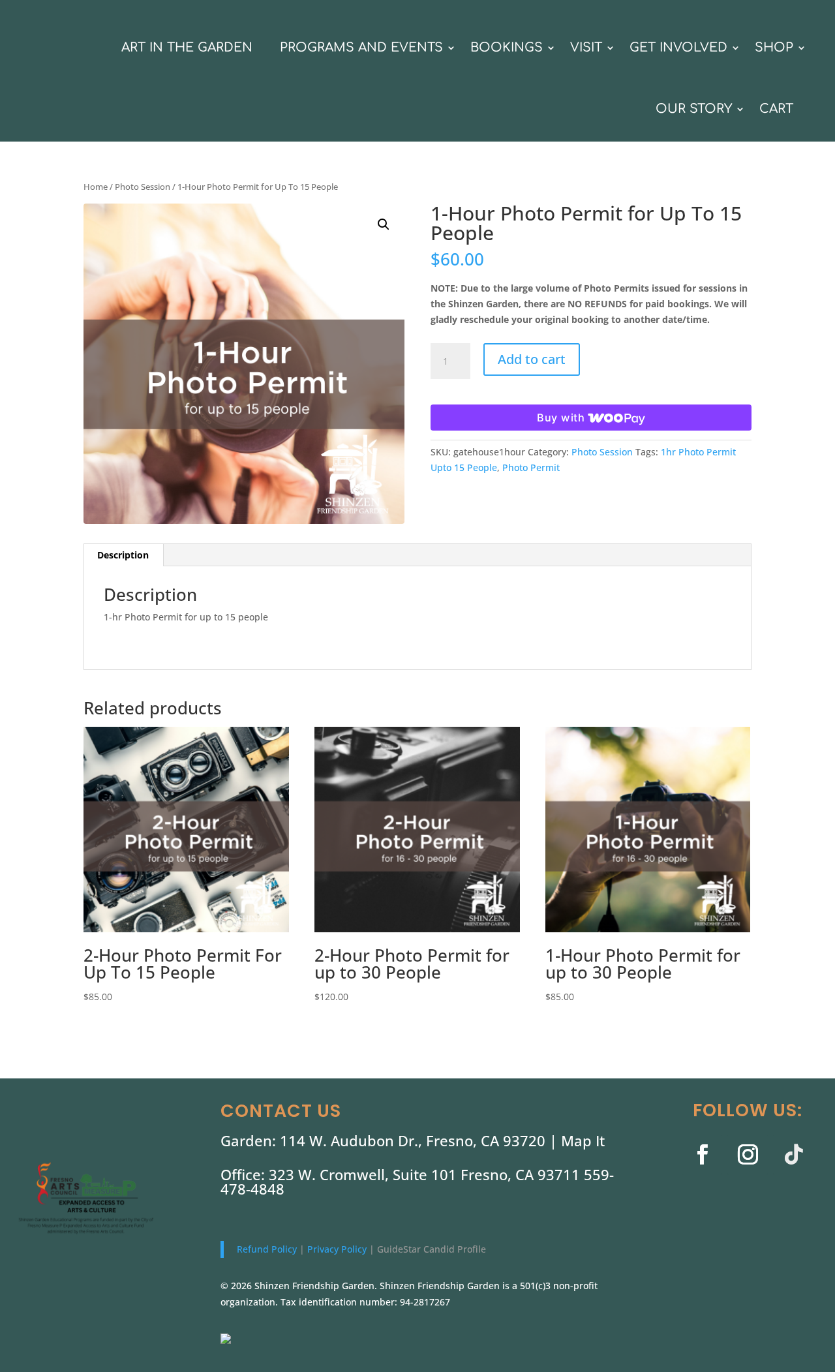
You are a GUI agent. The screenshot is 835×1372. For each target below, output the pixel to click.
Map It (583, 1140)
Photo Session (142, 186)
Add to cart (532, 359)
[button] (383, 224)
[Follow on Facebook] (702, 1155)
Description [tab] (123, 555)
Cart (776, 108)
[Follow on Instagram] (747, 1155)
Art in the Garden (186, 47)
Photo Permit (531, 467)
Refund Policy (268, 1249)
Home (96, 186)
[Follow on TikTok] (793, 1155)
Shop (774, 47)
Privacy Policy (338, 1249)
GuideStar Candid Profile (431, 1249)
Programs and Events (361, 47)
